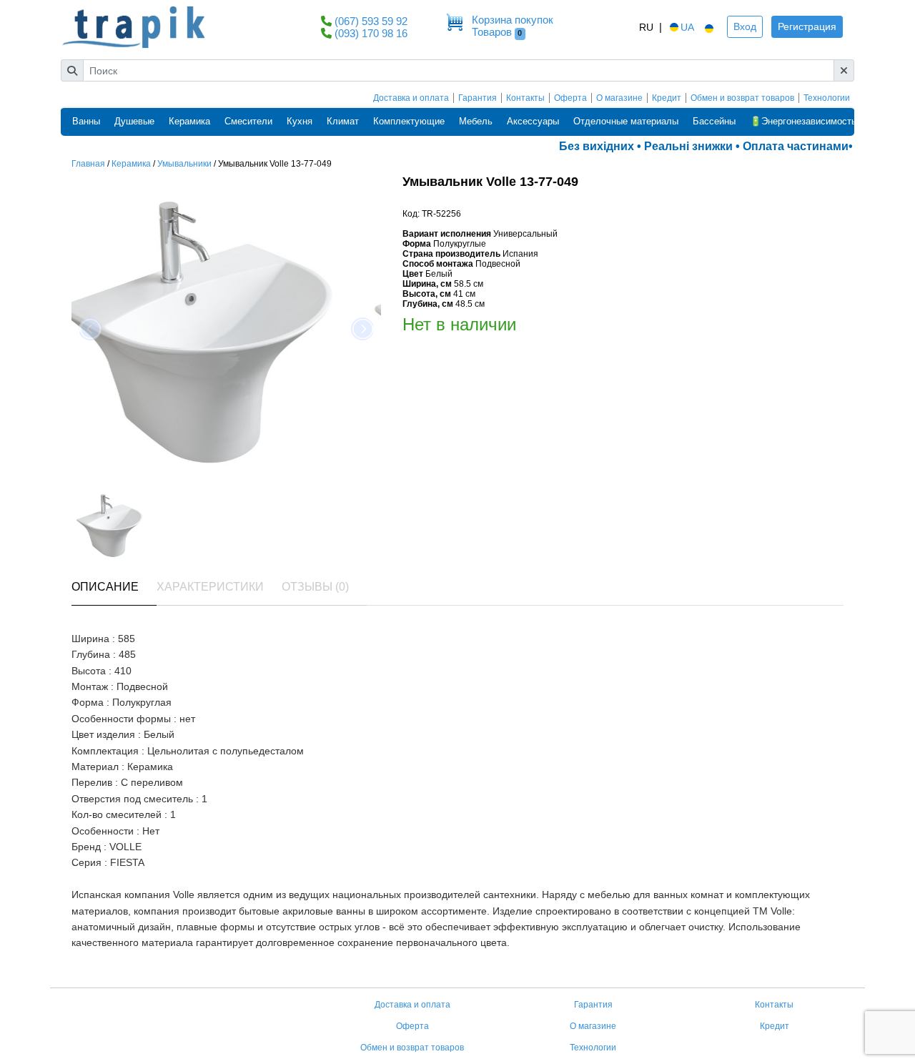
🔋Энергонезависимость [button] (803, 121)
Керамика (131, 164)
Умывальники (184, 164)
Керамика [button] (189, 121)
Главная (88, 164)
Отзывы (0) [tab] (315, 587)
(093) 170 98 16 (371, 33)
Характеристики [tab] (210, 587)
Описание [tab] (105, 587)
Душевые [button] (134, 121)
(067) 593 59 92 (371, 21)
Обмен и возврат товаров (742, 98)
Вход (744, 26)
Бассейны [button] (714, 121)
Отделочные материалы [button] (625, 121)
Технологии (826, 98)
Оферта (570, 98)
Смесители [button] (248, 121)
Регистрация (807, 26)
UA (687, 27)
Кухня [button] (299, 121)
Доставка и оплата (411, 98)
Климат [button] (343, 121)
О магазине (619, 98)
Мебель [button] (476, 121)
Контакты (525, 98)
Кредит (666, 98)
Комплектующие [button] (409, 121)
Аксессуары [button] (533, 121)
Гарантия (477, 98)
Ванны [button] (86, 121)
